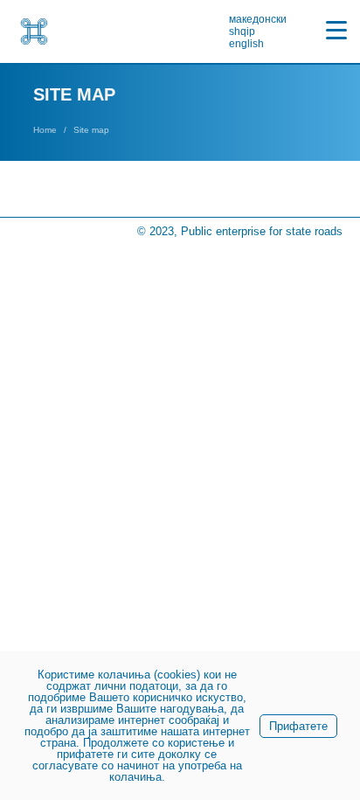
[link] (34, 31)
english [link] (246, 44)
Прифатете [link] (298, 726)
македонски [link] (258, 19)
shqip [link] (242, 31)
